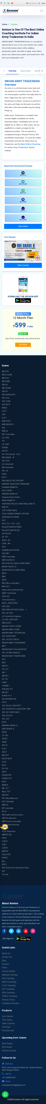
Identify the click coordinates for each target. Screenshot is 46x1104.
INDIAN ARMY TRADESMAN (13, 643)
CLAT (4, 418)
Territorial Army (8, 600)
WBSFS (5, 785)
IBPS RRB (6, 381)
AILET (4, 752)
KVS (3, 520)
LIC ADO (5, 444)
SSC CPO (6, 461)
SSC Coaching (8, 978)
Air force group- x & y (11, 454)
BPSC (4, 573)
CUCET (5, 841)
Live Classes (7, 1016)
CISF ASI (5, 596)
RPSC (4, 864)
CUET (4, 844)
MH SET (5, 692)
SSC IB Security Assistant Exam (15, 868)
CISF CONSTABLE (9, 510)
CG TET (5, 669)
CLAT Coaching (9, 985)
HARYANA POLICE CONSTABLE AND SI (18, 504)
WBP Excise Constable (11, 821)
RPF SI (4, 745)
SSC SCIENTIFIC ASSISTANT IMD (16, 709)
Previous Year (8, 1030)
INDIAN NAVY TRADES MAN (13, 656)
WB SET (5, 676)
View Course (23, 265)
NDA (4, 576)
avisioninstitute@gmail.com (13, 1085)
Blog (4, 960)
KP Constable (7, 808)
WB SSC (5, 795)
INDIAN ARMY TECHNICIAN (13, 633)
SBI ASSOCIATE (8, 394)
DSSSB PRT (7, 775)
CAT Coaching (8, 989)
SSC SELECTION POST (11, 705)
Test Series (7, 1020)
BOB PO (5, 507)
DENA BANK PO (8, 500)
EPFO (4, 722)
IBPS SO (5, 378)
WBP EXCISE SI (8, 560)
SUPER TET (7, 696)
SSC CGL (6, 398)
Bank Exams (7, 1043)
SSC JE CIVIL (7, 613)
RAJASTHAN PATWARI (11, 527)
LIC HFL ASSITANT (10, 619)
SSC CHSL (6, 401)
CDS (3, 414)
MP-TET (5, 788)
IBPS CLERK (7, 375)
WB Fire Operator (9, 818)
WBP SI (5, 805)
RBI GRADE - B (8, 457)
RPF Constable (8, 434)
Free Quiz (6, 1027)
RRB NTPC (6, 421)
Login (43, 3)
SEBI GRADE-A (8, 729)
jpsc (3, 861)
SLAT (4, 748)
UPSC (4, 474)
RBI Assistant (8, 467)
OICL (4, 547)
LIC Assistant (8, 464)
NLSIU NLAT (7, 758)
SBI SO (5, 391)
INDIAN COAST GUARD (11, 626)
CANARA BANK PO (10, 487)
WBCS (4, 408)
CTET (4, 411)
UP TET (5, 537)
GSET (4, 772)
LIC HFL (5, 735)
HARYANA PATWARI (10, 517)
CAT (4, 659)
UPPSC (5, 858)
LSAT (4, 762)
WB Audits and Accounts (12, 815)
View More (23, 226)
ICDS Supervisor (8, 831)
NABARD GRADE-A (10, 725)
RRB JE (5, 431)
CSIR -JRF (6, 543)
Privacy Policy (8, 1000)
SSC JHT (6, 719)
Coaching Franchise (10, 1003)
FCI (3, 441)
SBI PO (5, 385)
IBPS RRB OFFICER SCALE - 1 (14, 609)
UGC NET (6, 553)
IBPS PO (5, 371)
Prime (4, 967)
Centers (5, 964)
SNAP (4, 742)
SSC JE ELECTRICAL (10, 639)
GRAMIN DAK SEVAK (10, 550)
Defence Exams (9, 1050)
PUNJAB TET (7, 689)
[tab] (12, 70)
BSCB (4, 732)
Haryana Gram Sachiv (11, 497)
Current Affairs (8, 971)
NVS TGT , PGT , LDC (11, 523)
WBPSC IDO (7, 834)
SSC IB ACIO (7, 715)
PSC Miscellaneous (10, 798)
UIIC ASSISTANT (9, 636)
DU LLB (5, 768)
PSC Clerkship (8, 801)
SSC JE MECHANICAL (11, 653)
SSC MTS (6, 404)
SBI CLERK (6, 388)
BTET (4, 477)
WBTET (5, 666)
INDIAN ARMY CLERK (11, 629)
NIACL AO (6, 540)
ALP (3, 428)
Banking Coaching (10, 975)
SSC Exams (7, 1047)
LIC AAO (5, 437)
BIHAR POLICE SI (9, 566)
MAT (4, 662)
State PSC (6, 854)
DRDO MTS (6, 623)
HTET (4, 702)
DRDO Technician (9, 593)
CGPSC (5, 848)
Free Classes (32, 3)
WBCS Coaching (9, 982)
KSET (4, 782)
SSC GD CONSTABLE (11, 712)
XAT (3, 672)
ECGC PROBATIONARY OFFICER (15, 514)
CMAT (4, 682)
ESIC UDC (6, 606)
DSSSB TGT (7, 778)
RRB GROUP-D (8, 424)
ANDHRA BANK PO (10, 494)
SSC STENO (7, 490)
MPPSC (5, 851)
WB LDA (5, 828)
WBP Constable (8, 557)
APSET (5, 739)
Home (4, 24)
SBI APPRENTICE (9, 699)
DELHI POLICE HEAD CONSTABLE (16, 563)
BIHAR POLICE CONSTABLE (13, 570)
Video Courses (8, 1023)
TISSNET (6, 686)
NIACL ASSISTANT (10, 603)
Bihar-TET (6, 791)
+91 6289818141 (9, 1077)
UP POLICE (6, 533)
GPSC (4, 580)
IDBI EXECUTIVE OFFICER (12, 480)
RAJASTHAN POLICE (11, 530)
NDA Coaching (8, 992)
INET (4, 646)
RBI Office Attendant (10, 583)
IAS (3, 871)
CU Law (5, 874)
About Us (6, 953)
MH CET (5, 755)
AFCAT (5, 451)
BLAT (4, 765)
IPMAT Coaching (9, 996)
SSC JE (5, 471)
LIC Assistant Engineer (11, 616)
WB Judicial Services (10, 825)
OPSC (4, 838)
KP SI (4, 811)
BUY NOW (23, 345)
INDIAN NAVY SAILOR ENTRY (14, 649)
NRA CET (6, 586)
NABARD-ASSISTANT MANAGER (16, 484)
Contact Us (7, 957)
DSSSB (5, 447)
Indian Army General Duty (12, 590)
